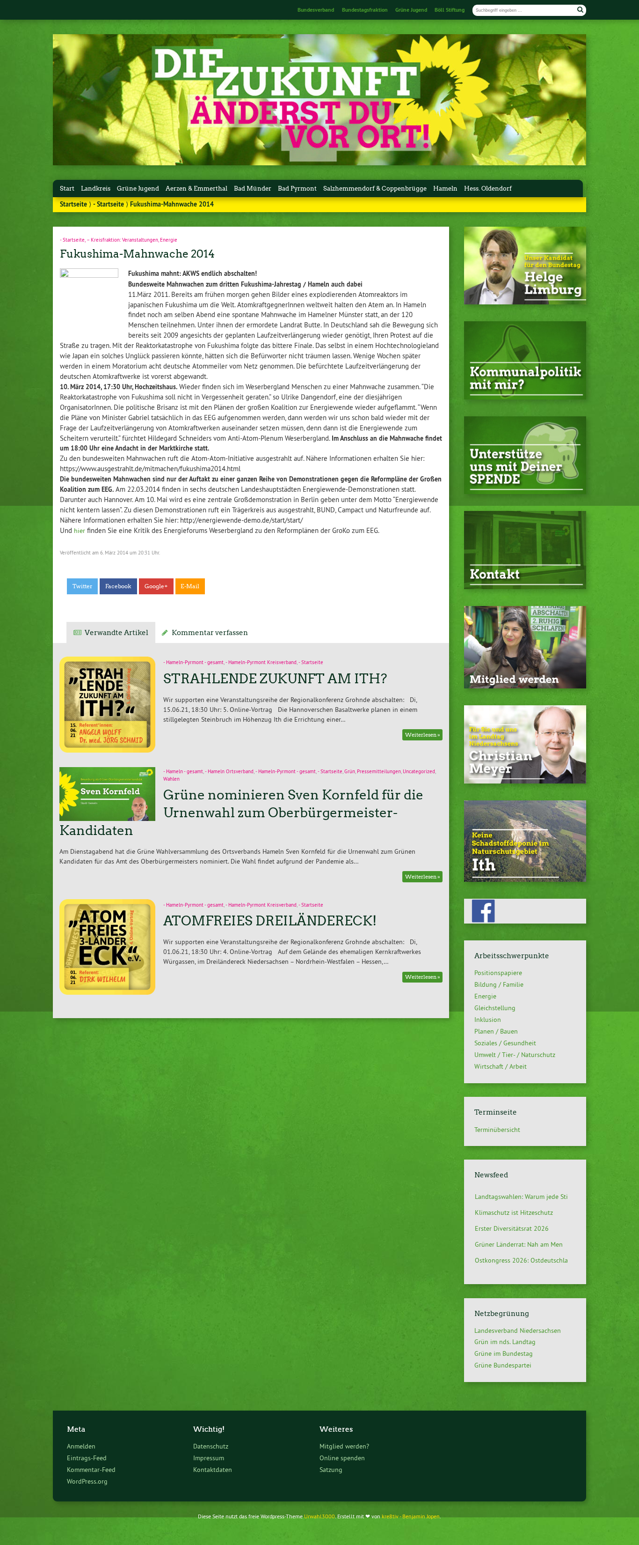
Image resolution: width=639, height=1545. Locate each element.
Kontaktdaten (212, 1469)
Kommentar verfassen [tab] (210, 632)
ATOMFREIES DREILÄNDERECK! (270, 921)
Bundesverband (316, 10)
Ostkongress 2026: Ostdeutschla (521, 1246)
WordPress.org (87, 1481)
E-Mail (190, 586)
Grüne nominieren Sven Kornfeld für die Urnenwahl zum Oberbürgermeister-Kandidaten (241, 812)
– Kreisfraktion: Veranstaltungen (122, 240)
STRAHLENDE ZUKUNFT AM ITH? (275, 679)
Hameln (445, 188)
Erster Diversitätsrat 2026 (512, 1214)
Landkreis (95, 188)
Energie (168, 240)
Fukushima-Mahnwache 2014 (137, 253)
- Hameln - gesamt (183, 772)
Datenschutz (210, 1446)
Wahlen (171, 779)
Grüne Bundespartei (502, 1365)
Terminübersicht (497, 1129)
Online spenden (342, 1458)
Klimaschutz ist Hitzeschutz (514, 1198)
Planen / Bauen (496, 1031)
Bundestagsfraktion (365, 10)
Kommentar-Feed (91, 1469)
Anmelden (81, 1446)
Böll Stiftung (450, 10)
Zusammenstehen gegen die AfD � (525, 1262)
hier (79, 530)
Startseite (73, 204)
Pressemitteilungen (379, 772)
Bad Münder (252, 188)
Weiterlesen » (422, 735)
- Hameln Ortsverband (229, 772)
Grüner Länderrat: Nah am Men (519, 1230)
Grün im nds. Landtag (505, 1342)
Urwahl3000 (319, 1516)
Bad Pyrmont (297, 188)
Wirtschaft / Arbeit (500, 1066)
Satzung (331, 1469)
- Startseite (108, 204)
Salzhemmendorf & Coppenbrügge (375, 188)
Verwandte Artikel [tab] (116, 632)
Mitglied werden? (344, 1446)
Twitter (83, 586)
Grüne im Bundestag (503, 1353)
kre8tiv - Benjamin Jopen (411, 1516)
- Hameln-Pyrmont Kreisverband (261, 662)
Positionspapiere (498, 972)
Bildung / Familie (498, 984)
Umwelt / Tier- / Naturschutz (514, 1054)
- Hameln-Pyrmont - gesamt (193, 662)
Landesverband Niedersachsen (517, 1330)
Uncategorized (419, 772)
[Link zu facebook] (525, 921)
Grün (349, 772)
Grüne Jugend (411, 10)
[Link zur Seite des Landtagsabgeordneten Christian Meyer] (525, 780)
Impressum (208, 1458)
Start (67, 188)
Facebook (118, 586)
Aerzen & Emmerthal (196, 188)
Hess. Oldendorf (488, 188)
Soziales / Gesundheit (505, 1043)
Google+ (156, 586)
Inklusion (487, 1019)
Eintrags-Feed (87, 1458)
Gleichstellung (495, 1008)
